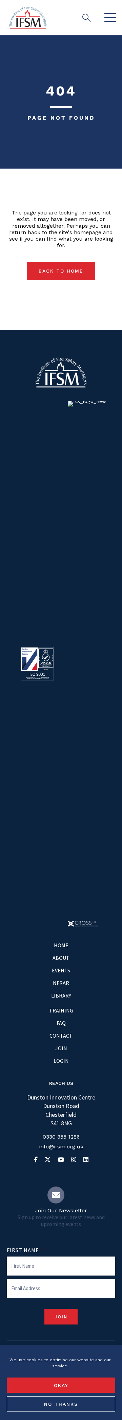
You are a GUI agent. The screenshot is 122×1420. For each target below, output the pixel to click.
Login (61, 1060)
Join (61, 1048)
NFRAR (61, 983)
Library (61, 995)
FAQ (61, 1023)
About (61, 957)
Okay (61, 1385)
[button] (109, 18)
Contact (61, 1035)
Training (61, 1010)
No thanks (61, 1404)
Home (61, 945)
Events (61, 970)
